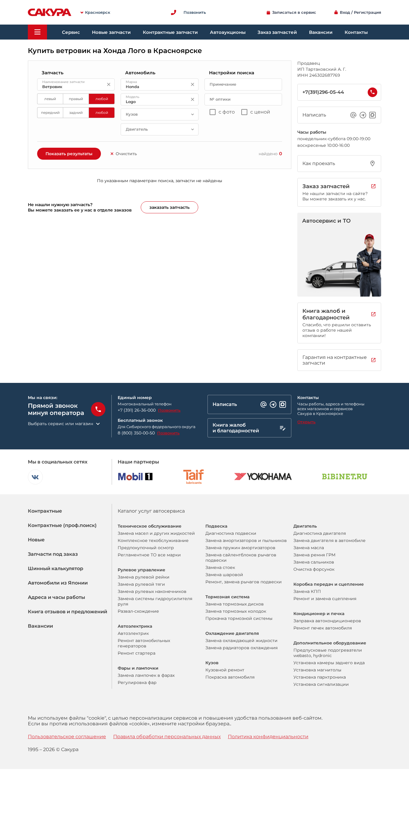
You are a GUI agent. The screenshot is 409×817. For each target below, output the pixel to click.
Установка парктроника (319, 677)
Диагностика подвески (230, 533)
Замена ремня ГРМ (314, 555)
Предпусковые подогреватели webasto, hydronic (327, 652)
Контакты (356, 32)
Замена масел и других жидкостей (156, 533)
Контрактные (45, 511)
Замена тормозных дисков (234, 604)
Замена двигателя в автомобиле (329, 540)
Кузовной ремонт (224, 670)
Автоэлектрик (133, 633)
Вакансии (321, 32)
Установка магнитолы (317, 670)
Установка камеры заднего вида (329, 662)
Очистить (126, 153)
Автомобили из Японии (58, 583)
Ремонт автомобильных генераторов (144, 643)
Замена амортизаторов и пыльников (246, 540)
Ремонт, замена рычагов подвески (243, 582)
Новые (36, 540)
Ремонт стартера (136, 653)
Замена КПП (307, 591)
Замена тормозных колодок (235, 611)
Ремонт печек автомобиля (322, 628)
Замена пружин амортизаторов (240, 547)
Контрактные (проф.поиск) (62, 525)
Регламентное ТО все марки (149, 555)
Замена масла (308, 547)
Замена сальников (313, 562)
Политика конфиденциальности (268, 736)
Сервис (71, 32)
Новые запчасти (111, 32)
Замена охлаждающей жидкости (241, 640)
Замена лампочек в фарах (146, 675)
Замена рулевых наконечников (152, 591)
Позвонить (169, 410)
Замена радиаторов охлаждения (241, 647)
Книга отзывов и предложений (67, 611)
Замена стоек (220, 567)
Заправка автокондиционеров (327, 620)
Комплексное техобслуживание (153, 540)
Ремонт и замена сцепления (324, 598)
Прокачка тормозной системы (238, 618)
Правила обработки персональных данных (167, 736)
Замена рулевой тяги (141, 584)
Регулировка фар (137, 682)
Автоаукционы (228, 32)
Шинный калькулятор (55, 568)
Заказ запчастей (277, 32)
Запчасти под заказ (53, 554)
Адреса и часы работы (56, 597)
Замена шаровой (224, 574)
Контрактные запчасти (170, 32)
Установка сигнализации (321, 684)
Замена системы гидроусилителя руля (155, 601)
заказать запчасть (169, 207)
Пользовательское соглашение (67, 736)
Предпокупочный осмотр (146, 547)
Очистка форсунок (313, 569)
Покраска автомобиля (230, 677)
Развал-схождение (138, 611)
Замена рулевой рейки (143, 577)
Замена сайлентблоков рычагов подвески (240, 557)
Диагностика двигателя (319, 533)
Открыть (306, 421)
